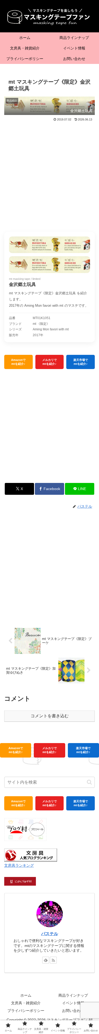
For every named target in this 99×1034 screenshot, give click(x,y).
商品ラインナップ (73, 995)
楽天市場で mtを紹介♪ (80, 361)
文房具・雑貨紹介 (26, 1003)
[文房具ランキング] (30, 855)
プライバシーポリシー (25, 1010)
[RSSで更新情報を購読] (53, 960)
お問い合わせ (73, 1010)
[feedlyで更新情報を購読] (45, 960)
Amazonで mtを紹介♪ (18, 361)
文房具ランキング (19, 865)
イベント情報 (73, 1003)
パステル (49, 933)
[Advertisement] (49, 174)
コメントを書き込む (50, 716)
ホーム (25, 995)
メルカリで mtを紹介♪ (49, 361)
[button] (89, 782)
